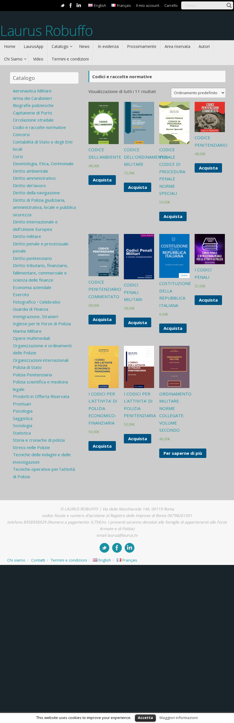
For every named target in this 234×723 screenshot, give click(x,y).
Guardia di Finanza (30, 309)
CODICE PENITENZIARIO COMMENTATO (104, 289)
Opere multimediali (31, 338)
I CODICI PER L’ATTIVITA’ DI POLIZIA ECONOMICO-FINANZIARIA (102, 408)
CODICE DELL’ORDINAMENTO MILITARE (145, 157)
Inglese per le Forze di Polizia (42, 323)
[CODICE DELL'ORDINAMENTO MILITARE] (139, 123)
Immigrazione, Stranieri (35, 316)
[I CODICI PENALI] (210, 249)
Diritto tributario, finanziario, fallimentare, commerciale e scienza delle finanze (40, 272)
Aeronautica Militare (32, 91)
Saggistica (23, 418)
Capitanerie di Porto (32, 113)
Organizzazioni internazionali (40, 360)
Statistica (22, 433)
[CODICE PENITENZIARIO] (210, 117)
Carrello (171, 5)
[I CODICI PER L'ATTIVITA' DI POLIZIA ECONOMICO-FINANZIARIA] (103, 367)
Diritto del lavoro (29, 185)
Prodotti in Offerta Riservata (41, 396)
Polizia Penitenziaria (32, 374)
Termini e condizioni (69, 560)
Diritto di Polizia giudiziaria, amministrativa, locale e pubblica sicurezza (44, 207)
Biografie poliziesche (33, 105)
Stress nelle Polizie (31, 447)
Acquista (102, 180)
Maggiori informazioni (179, 717)
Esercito (21, 294)
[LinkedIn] (79, 5)
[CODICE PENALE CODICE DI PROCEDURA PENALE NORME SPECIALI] (174, 123)
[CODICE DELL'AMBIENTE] (103, 123)
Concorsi (21, 134)
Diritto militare (27, 236)
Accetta (145, 717)
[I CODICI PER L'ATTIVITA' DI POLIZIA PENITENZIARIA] (139, 367)
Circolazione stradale (33, 120)
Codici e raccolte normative (39, 127)
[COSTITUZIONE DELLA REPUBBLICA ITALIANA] (174, 256)
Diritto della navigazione (36, 192)
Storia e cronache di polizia (39, 440)
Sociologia (22, 425)
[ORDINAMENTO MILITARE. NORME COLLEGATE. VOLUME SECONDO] (174, 367)
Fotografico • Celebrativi (36, 302)
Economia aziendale (32, 287)
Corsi (18, 156)
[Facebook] (71, 5)
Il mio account (147, 5)
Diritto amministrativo (34, 178)
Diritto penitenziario (32, 258)
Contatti (38, 560)
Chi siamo (16, 560)
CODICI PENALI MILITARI (133, 292)
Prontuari (22, 404)
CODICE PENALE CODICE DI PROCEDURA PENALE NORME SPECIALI (172, 171)
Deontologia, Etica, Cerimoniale (43, 163)
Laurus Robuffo (46, 31)
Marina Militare (27, 331)
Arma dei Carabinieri (32, 98)
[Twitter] (63, 5)
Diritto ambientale (30, 171)
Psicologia (23, 411)
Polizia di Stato (27, 367)
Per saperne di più (183, 453)
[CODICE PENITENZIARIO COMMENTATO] (103, 255)
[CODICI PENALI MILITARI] (139, 256)
